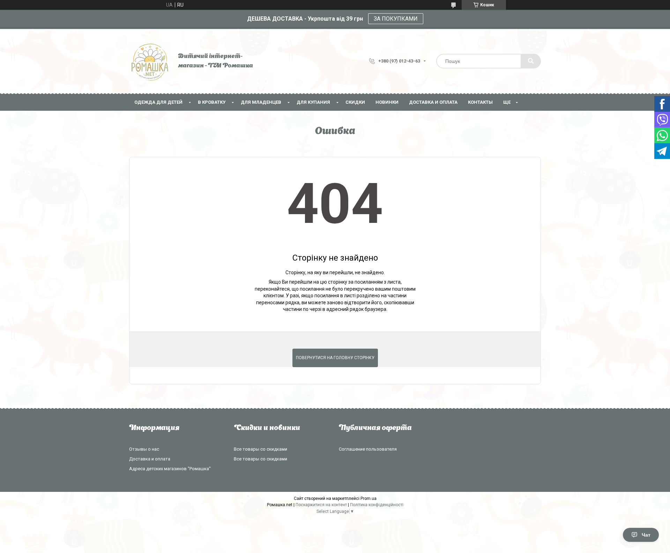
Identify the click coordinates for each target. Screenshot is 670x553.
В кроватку (211, 102)
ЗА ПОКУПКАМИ (396, 18)
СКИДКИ (355, 102)
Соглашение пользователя (368, 449)
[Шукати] (531, 61)
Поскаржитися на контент (321, 504)
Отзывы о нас (144, 449)
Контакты (480, 102)
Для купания (313, 102)
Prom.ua (368, 498)
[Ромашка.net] (150, 61)
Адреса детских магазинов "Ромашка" (170, 468)
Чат (646, 535)
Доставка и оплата (433, 102)
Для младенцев (261, 102)
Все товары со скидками (260, 449)
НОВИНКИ (387, 102)
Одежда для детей (158, 102)
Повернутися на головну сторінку (335, 357)
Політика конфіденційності (376, 504)
